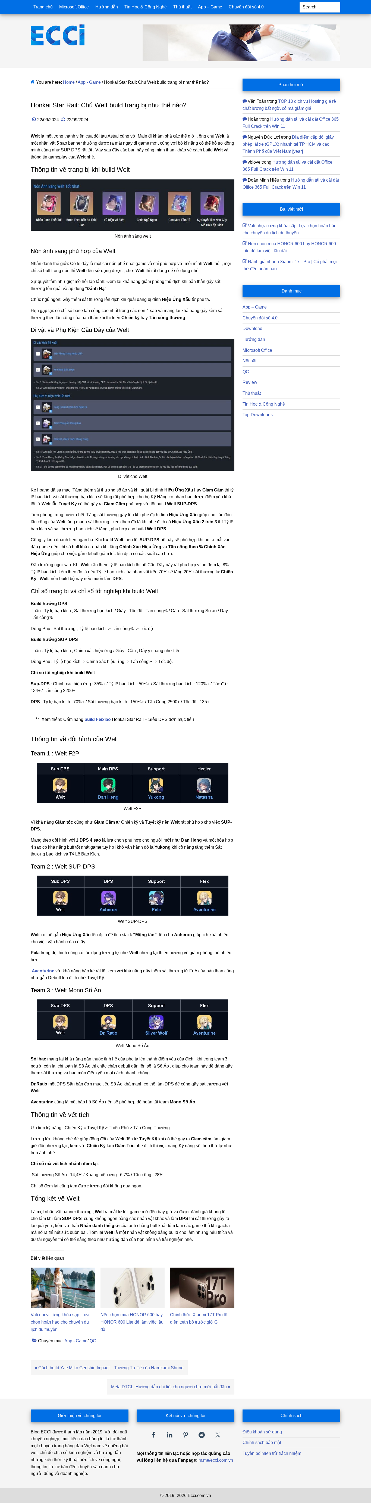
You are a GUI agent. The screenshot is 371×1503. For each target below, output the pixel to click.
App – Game (255, 307)
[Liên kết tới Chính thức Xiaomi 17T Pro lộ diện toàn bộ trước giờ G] (202, 1271)
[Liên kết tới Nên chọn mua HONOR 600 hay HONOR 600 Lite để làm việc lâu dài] (132, 1271)
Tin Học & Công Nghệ (264, 404)
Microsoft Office (257, 350)
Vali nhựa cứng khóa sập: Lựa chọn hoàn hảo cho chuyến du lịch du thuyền (60, 1322)
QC (93, 1341)
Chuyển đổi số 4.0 (260, 318)
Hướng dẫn (254, 339)
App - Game (75, 1341)
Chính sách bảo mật (262, 1442)
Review (250, 382)
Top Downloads (258, 414)
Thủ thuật (252, 393)
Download (252, 328)
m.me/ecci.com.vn (216, 1460)
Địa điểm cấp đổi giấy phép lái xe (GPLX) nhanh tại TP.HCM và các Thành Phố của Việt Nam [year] (288, 144)
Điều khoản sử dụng (262, 1432)
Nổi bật (249, 361)
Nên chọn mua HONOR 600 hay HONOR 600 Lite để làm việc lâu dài (132, 1322)
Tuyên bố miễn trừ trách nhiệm (272, 1453)
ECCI (67, 34)
